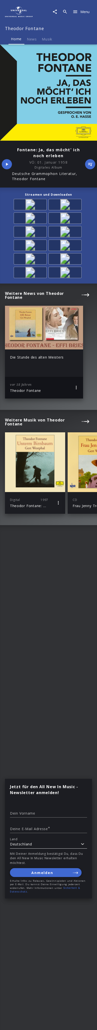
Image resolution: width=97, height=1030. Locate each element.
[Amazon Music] (31, 205)
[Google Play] (31, 273)
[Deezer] (31, 219)
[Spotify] (65, 205)
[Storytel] (65, 259)
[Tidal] (31, 232)
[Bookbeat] (31, 259)
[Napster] (65, 219)
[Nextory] (65, 246)
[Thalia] (31, 246)
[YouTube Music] (65, 232)
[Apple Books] (65, 273)
